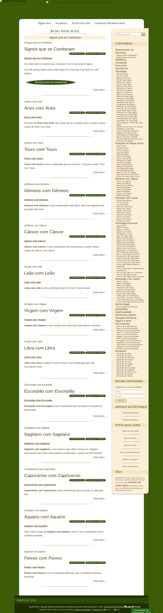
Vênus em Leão (130, 445)
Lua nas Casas (123, 204)
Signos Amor (122, 226)
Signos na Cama (123, 230)
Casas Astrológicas (124, 200)
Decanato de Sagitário (125, 370)
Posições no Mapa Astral (129, 143)
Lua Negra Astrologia (125, 168)
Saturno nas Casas (124, 215)
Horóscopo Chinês (125, 315)
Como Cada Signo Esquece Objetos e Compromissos (128, 132)
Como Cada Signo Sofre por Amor (130, 276)
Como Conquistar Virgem (130, 452)
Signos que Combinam (126, 242)
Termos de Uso (97, 609)
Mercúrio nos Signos (125, 185)
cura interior (127, 480)
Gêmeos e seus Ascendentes (128, 330)
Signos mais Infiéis (124, 232)
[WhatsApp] (132, 607)
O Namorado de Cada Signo (128, 260)
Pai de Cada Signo (124, 84)
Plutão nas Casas (124, 221)
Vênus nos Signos (124, 181)
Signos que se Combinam (96, 53)
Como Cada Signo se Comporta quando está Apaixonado (129, 273)
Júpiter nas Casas (124, 211)
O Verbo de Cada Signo (126, 290)
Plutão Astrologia (123, 195)
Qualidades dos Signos (126, 104)
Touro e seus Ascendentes (127, 328)
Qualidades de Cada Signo (127, 121)
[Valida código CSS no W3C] (119, 610)
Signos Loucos (122, 281)
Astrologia (120, 71)
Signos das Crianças (125, 94)
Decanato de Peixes (125, 376)
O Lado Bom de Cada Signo (128, 256)
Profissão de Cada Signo (127, 108)
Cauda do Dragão (124, 162)
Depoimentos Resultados (127, 55)
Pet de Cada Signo (124, 80)
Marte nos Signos (124, 183)
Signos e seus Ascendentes (123, 322)
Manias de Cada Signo (126, 292)
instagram (4, 603)
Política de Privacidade (83, 609)
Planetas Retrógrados (125, 170)
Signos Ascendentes (125, 166)
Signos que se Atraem (125, 240)
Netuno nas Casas (124, 219)
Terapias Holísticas (126, 317)
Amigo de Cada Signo (125, 98)
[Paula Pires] (81, 2)
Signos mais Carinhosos (126, 248)
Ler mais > (99, 90)
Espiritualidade (123, 312)
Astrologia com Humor (127, 278)
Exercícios (121, 65)
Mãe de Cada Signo (125, 86)
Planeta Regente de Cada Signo (129, 139)
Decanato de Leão (124, 362)
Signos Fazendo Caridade (127, 137)
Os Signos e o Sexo (124, 234)
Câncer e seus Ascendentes (128, 332)
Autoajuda (121, 62)
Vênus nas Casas (124, 209)
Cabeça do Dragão (124, 160)
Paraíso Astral (122, 74)
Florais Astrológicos (130, 420)
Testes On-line (81, 23)
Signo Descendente (124, 164)
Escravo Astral (122, 76)
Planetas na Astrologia (125, 100)
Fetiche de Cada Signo (126, 244)
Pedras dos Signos (124, 82)
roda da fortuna (125, 488)
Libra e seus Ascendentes (127, 338)
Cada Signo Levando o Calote (129, 298)
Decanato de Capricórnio (127, 372)
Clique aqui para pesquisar (143, 34)
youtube (4, 608)
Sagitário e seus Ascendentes (128, 342)
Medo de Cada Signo (125, 96)
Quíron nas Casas (124, 158)
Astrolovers (121, 68)
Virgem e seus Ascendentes (128, 336)
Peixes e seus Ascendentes (128, 349)
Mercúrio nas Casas (125, 207)
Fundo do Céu (122, 148)
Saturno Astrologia (124, 189)
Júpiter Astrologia (123, 187)
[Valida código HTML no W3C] (108, 610)
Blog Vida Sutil (64, 31)
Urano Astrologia (123, 191)
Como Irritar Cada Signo (126, 294)
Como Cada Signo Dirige (127, 110)
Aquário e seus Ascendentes (128, 347)
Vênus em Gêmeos (130, 466)
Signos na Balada (124, 283)
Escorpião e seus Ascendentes (129, 340)
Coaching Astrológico (130, 413)
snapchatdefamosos (137, 488)
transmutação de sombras (123, 490)
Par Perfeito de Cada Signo (128, 252)
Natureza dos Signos (125, 141)
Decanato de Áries (124, 354)
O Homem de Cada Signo (127, 117)
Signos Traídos (123, 228)
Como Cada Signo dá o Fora (128, 254)
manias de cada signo (128, 484)
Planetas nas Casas (126, 198)
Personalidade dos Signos (127, 119)
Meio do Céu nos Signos (126, 172)
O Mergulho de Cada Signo (128, 296)
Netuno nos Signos (124, 193)
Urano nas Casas (124, 217)
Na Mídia (61, 23)
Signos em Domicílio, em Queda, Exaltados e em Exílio (130, 128)
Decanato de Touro (124, 356)
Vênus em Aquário (130, 459)
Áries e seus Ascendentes (127, 326)
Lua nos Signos (123, 152)
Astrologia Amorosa (77, 53)
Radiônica (120, 59)
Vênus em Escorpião (130, 431)
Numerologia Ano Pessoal (127, 307)
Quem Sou (44, 23)
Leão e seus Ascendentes (127, 334)
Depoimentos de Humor (126, 57)
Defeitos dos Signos (125, 88)
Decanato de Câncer (125, 360)
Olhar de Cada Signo (125, 238)
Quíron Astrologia (124, 156)
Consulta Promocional (110, 23)
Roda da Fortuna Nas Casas (128, 176)
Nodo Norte (121, 146)
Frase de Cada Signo (125, 288)
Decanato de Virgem (125, 364)
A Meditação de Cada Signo (128, 135)
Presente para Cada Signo (127, 114)
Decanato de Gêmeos (125, 358)
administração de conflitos (123, 478)
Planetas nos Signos (126, 178)
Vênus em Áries (130, 438)
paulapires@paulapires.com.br (119, 607)
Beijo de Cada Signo (125, 236)
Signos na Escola (123, 78)
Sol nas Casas (122, 202)
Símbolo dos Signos (125, 90)
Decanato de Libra (124, 366)
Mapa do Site (26, 600)
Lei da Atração (123, 482)
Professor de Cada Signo (127, 112)
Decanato (120, 351)
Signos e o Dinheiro (124, 92)
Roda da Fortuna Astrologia (128, 174)
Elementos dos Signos (125, 102)
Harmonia (135, 480)
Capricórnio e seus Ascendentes (129, 345)
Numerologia (122, 304)
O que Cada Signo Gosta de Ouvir (130, 302)
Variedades (121, 309)
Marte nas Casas (123, 213)
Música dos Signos (124, 285)
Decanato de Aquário (125, 374)
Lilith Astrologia (123, 154)
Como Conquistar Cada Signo (129, 262)
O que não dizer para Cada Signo (130, 300)
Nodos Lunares (123, 150)
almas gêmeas (136, 478)
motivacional (133, 486)
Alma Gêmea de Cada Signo (128, 258)
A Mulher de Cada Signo (126, 106)
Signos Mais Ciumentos (126, 246)
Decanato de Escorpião (126, 368)
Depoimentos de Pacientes (124, 51)
